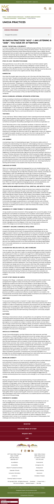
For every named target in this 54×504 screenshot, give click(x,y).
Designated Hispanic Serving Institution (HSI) (26, 490)
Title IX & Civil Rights (18, 483)
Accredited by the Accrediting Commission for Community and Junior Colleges (26, 487)
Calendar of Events (14, 470)
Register (27, 424)
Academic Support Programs (32, 16)
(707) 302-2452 (40, 459)
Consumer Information (14, 473)
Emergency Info (39, 465)
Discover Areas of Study (27, 429)
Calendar (25, 1)
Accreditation (14, 462)
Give (27, 438)
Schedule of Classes (39, 475)
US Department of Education (27, 495)
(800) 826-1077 (14, 459)
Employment (39, 467)
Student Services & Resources (15, 16)
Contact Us (14, 475)
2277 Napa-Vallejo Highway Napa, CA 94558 (14, 454)
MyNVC (30, 1)
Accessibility (14, 465)
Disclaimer (32, 481)
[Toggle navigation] (48, 35)
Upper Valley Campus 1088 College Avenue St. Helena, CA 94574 (39, 455)
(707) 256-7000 (14, 457)
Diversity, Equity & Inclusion (14, 478)
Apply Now (35, 1)
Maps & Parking (40, 470)
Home (4, 16)
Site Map (38, 483)
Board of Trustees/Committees (14, 467)
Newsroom (39, 473)
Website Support (30, 483)
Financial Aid (39, 462)
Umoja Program (22, 18)
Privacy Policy (41, 481)
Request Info (19, 1)
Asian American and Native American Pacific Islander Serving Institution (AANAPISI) (26, 492)
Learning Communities (10, 18)
